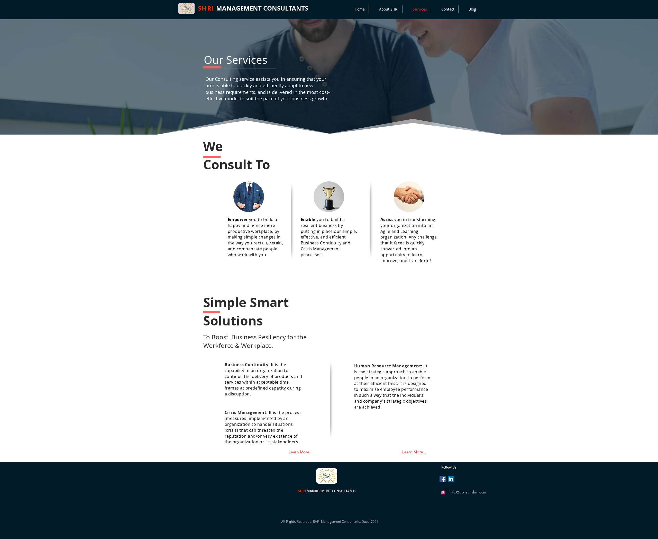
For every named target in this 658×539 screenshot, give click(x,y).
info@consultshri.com (468, 492)
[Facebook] (443, 479)
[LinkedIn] (451, 479)
